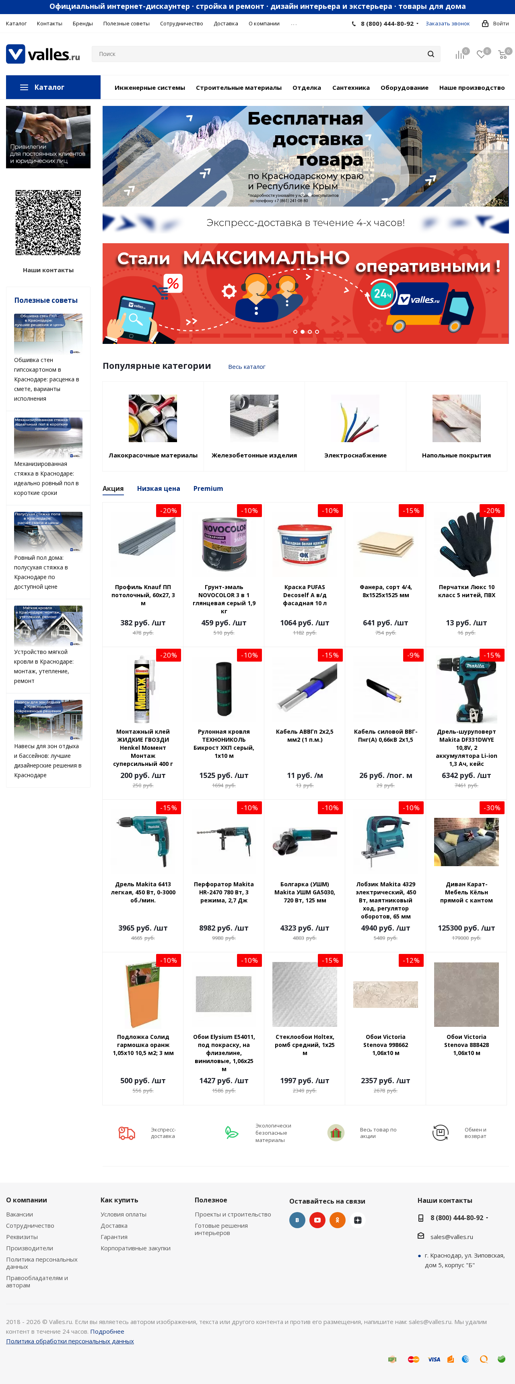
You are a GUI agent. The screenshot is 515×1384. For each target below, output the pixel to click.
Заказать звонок (448, 23)
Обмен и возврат (475, 1132)
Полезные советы (46, 300)
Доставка (114, 1225)
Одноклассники (338, 1220)
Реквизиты (22, 1237)
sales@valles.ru (452, 1237)
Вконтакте (297, 1220)
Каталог (49, 87)
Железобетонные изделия (254, 455)
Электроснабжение (355, 455)
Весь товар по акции (378, 1132)
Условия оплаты (123, 1214)
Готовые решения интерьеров (221, 1229)
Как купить (119, 1200)
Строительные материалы (239, 87)
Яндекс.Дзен (358, 1220)
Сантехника (351, 87)
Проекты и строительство (233, 1214)
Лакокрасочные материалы (153, 455)
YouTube (317, 1220)
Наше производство (472, 87)
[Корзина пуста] (502, 54)
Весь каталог (247, 366)
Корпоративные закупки (136, 1248)
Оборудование (404, 87)
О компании (26, 1200)
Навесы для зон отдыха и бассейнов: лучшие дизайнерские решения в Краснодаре (48, 760)
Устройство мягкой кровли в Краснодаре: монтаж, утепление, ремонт (44, 666)
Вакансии (19, 1214)
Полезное (211, 1200)
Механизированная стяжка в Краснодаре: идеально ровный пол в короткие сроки (46, 478)
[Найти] (431, 54)
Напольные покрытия (456, 455)
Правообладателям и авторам (37, 1281)
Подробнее (107, 1331)
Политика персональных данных (42, 1262)
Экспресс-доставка (163, 1132)
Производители (29, 1248)
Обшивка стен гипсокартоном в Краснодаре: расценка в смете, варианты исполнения (46, 379)
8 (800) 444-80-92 (387, 23)
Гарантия (114, 1237)
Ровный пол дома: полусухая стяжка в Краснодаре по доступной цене (41, 572)
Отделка (307, 87)
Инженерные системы (150, 87)
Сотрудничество (30, 1225)
